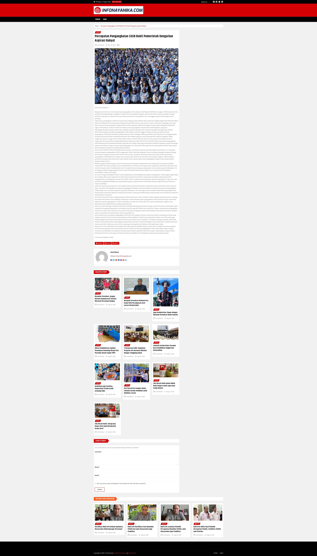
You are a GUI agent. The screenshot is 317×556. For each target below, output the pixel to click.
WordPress (117, 553)
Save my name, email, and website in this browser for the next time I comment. (121, 483)
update (116, 243)
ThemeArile (132, 553)
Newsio (124, 553)
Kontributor (101, 45)
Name (97, 467)
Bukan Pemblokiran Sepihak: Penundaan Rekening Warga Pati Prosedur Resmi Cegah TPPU (107, 350)
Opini (105, 19)
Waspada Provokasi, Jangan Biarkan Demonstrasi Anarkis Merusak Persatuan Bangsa (105, 299)
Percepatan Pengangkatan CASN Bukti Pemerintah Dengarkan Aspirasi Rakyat (123, 26)
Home (97, 26)
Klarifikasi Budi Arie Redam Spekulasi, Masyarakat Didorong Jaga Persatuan (109, 528)
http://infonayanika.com (123, 256)
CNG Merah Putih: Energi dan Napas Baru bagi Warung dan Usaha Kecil (105, 426)
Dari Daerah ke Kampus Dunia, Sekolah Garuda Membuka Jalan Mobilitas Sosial (135, 390)
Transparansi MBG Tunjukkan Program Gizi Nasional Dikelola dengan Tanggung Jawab (135, 350)
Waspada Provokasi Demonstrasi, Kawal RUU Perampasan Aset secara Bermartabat (136, 303)
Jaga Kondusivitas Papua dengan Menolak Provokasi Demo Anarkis (165, 313)
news (108, 243)
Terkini (97, 19)
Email (97, 475)
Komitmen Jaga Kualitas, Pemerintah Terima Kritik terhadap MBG (104, 388)
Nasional (99, 243)
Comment (98, 452)
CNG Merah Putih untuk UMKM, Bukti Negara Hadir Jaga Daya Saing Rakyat (164, 386)
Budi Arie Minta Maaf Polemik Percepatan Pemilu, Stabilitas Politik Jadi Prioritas (207, 529)
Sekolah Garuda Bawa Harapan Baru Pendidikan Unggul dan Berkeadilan (164, 348)
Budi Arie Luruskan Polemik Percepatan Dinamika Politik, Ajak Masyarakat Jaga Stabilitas (173, 529)
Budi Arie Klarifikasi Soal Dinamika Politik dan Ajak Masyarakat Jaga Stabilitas (141, 529)
